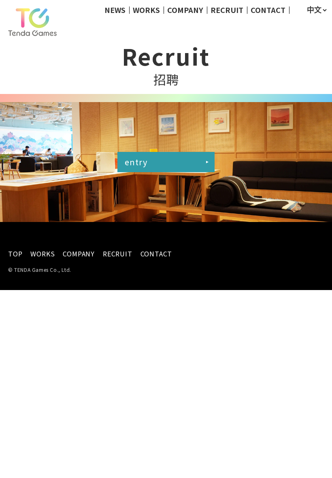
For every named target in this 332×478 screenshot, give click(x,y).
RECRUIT (227, 9)
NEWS (115, 9)
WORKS (146, 9)
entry (136, 162)
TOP (15, 253)
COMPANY (185, 9)
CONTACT (268, 9)
